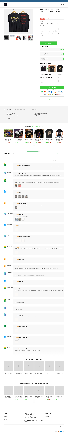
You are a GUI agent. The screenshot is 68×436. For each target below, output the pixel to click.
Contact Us (38, 4)
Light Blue (53, 33)
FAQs (34, 4)
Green (48, 33)
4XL (44, 23)
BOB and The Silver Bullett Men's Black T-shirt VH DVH (47, 77)
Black (51, 29)
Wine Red (46, 29)
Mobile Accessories (7, 417)
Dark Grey (56, 29)
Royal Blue (58, 31)
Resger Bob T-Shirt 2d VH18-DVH (29, 140)
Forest (42, 35)
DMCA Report (62, 426)
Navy (61, 29)
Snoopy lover (6, 419)
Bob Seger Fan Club (47, 99)
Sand (41, 29)
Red (49, 31)
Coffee (53, 31)
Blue (58, 33)
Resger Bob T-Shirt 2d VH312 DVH (59, 140)
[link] (4, 432)
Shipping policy (47, 416)
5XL (42, 21)
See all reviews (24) (7, 154)
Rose (43, 25)
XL (54, 23)
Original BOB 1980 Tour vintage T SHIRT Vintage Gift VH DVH (59, 372)
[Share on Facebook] (43, 103)
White (42, 31)
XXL (51, 23)
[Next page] (32, 21)
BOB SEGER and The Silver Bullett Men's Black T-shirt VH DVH (39, 372)
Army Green (43, 33)
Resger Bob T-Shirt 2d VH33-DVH (47, 80)
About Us (30, 4)
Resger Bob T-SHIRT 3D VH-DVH (49, 372)
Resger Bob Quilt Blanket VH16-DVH (8, 140)
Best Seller (5, 416)
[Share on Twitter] (45, 103)
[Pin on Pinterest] (47, 103)
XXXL (48, 23)
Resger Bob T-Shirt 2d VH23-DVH (39, 140)
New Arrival (5, 415)
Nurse (43, 4)
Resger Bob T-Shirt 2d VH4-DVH (49, 140)
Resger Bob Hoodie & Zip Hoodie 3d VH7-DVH (18, 140)
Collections (5, 413)
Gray (45, 31)
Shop (19, 4)
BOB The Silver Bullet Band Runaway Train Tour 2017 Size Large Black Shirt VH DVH (18, 372)
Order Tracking (24, 4)
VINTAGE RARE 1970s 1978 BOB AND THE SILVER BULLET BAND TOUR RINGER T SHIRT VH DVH (8, 372)
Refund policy (47, 417)
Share (41, 103)
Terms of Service (48, 413)
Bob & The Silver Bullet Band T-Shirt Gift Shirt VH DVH (49, 74)
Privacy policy (47, 415)
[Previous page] (4, 21)
